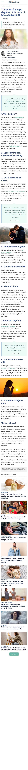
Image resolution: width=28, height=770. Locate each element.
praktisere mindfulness (8, 368)
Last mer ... (14, 654)
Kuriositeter (4, 646)
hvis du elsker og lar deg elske (15, 191)
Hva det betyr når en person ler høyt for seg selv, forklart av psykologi (12, 560)
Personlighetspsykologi (8, 557)
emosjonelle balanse (8, 326)
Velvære (3, 6)
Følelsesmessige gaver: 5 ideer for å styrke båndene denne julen (13, 518)
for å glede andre (14, 146)
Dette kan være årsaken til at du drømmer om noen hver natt (12, 628)
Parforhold (4, 579)
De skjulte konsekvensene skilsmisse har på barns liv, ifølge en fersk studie (13, 606)
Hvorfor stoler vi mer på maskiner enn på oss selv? (13, 539)
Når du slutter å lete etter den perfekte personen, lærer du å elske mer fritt (12, 583)
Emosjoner (9, 6)
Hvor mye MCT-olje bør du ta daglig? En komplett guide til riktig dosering (13, 496)
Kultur (3, 515)
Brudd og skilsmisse (6, 602)
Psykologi (4, 625)
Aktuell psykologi (6, 536)
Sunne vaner (4, 492)
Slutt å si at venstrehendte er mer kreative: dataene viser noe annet (13, 649)
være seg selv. (19, 117)
